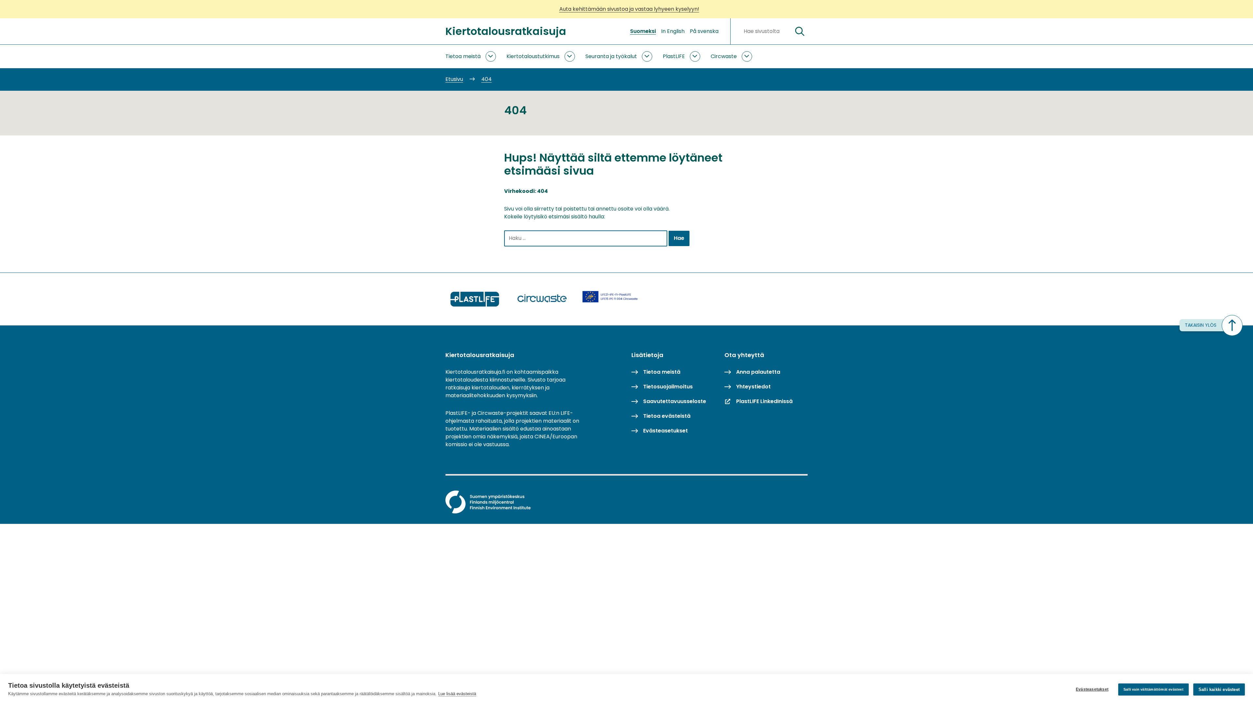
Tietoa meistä (463, 56)
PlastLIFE (674, 56)
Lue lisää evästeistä (457, 693)
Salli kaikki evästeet (1219, 689)
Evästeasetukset (1092, 689)
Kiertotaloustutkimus (533, 56)
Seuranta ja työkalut (611, 56)
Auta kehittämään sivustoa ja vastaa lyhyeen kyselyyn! (629, 9)
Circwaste (724, 56)
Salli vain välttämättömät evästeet (1153, 689)
